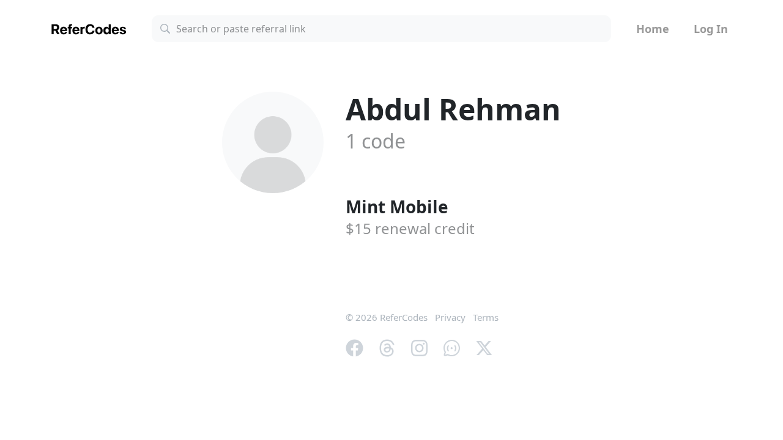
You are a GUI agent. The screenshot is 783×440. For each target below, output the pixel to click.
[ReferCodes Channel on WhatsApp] (452, 346)
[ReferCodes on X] (484, 346)
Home (652, 28)
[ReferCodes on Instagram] (419, 346)
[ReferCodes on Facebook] (354, 346)
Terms (486, 317)
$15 (410, 228)
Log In (711, 28)
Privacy (450, 317)
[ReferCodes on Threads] (387, 346)
